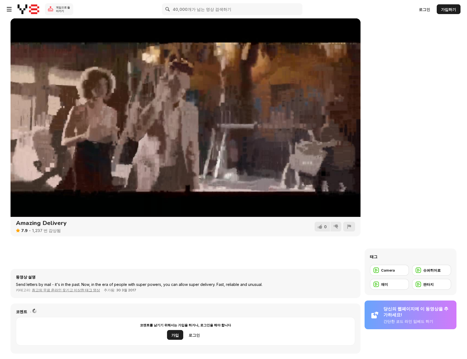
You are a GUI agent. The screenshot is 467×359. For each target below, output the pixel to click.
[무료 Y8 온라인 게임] (28, 9)
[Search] (168, 9)
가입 (175, 335)
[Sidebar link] (9, 9)
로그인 (424, 9)
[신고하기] (349, 226)
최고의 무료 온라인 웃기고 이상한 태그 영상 (66, 290)
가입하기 (448, 9)
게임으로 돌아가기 (63, 9)
